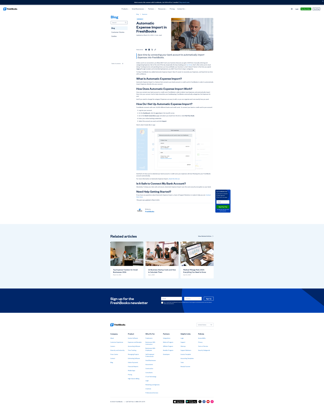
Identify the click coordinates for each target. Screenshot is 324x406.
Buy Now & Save (305, 9)
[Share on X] (152, 50)
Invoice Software (133, 338)
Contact (112, 358)
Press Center (114, 354)
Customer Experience (116, 342)
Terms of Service (203, 346)
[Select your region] (291, 9)
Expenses (144, 14)
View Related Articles (204, 236)
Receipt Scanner (185, 366)
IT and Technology (150, 376)
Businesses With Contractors (150, 343)
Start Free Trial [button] (223, 207)
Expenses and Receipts (135, 342)
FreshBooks (149, 211)
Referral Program (168, 342)
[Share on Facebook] (146, 50)
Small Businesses (138, 9)
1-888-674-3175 (139, 401)
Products (125, 9)
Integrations (166, 338)
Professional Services (151, 393)
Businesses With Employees (150, 349)
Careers (112, 346)
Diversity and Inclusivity (117, 350)
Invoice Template (186, 354)
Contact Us (181, 9)
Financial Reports (133, 366)
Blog (113, 28)
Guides (114, 36)
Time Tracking (132, 350)
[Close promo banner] (322, 1)
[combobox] (119, 63)
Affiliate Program (168, 346)
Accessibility (201, 338)
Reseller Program (168, 350)
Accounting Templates (187, 358)
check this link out (174, 179)
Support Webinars (186, 350)
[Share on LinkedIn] (149, 50)
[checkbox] (162, 303)
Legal (147, 380)
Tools (182, 362)
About (112, 338)
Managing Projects (133, 354)
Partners (151, 9)
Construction (149, 368)
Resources (162, 9)
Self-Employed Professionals (149, 355)
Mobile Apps (131, 370)
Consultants (149, 372)
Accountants (149, 364)
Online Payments (133, 362)
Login (296, 9)
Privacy (200, 342)
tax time (189, 65)
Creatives (148, 389)
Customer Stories (117, 32)
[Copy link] (155, 50)
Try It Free (316, 9)
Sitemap (183, 346)
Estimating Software (134, 358)
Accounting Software (134, 346)
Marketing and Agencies (152, 385)
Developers (166, 354)
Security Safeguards (204, 350)
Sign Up (208, 299)
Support (183, 342)
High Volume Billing (133, 378)
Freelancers (149, 338)
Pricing (172, 9)
